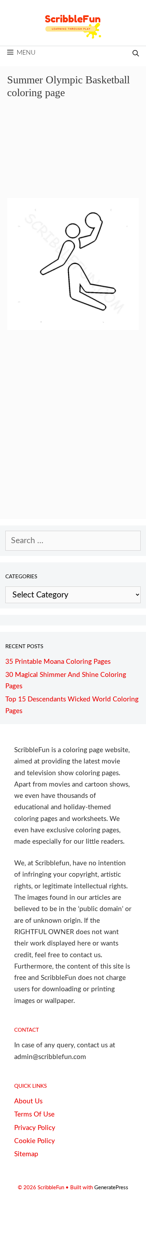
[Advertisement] (73, 153)
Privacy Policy (34, 1128)
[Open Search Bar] (135, 54)
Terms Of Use (34, 1114)
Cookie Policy (34, 1141)
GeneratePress (111, 1187)
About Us (28, 1101)
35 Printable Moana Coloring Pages (58, 661)
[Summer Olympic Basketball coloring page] (73, 327)
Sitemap (26, 1154)
